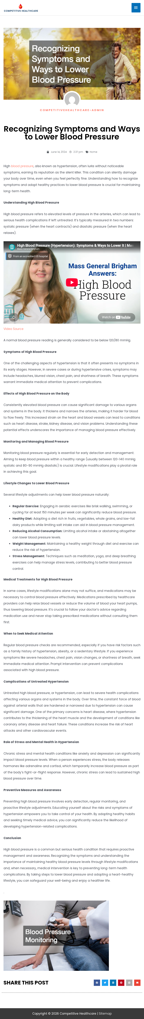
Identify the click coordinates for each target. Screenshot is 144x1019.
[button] (97, 983)
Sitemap (105, 1013)
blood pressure (22, 166)
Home (93, 152)
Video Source (14, 329)
